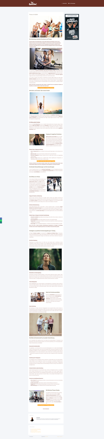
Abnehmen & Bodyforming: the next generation (36, 429)
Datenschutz (61, 436)
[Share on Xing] (1, 222)
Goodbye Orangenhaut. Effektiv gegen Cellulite (36, 432)
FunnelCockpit (46, 436)
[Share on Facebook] (1, 219)
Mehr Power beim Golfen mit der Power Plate (36, 431)
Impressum (58, 436)
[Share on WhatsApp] (1, 220)
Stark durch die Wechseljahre (34, 430)
